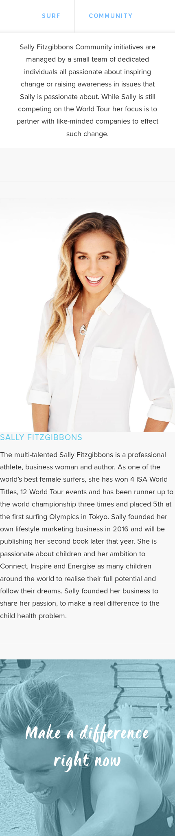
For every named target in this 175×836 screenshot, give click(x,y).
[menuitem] (51, 16)
